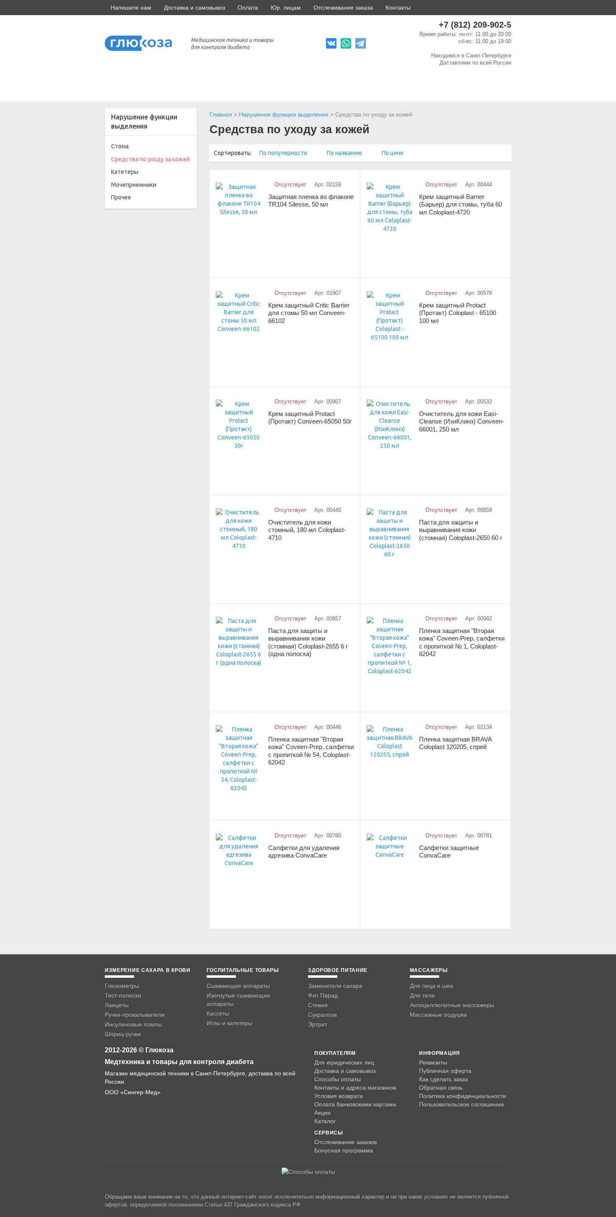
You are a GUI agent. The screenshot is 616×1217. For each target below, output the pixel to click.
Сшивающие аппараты (238, 985)
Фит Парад (323, 995)
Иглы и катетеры (229, 1023)
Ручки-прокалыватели (135, 1014)
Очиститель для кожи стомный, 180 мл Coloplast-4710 (307, 530)
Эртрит (317, 1024)
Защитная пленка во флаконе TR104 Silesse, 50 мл (311, 200)
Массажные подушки (438, 1014)
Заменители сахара (335, 985)
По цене (393, 153)
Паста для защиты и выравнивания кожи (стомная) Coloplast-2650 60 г (460, 530)
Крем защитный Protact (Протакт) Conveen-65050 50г (310, 417)
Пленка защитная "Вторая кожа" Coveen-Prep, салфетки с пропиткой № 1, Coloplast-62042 (462, 642)
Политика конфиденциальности (462, 1096)
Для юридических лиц (344, 1062)
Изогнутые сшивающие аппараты (238, 999)
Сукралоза (322, 1014)
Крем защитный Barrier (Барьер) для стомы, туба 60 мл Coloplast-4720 (460, 204)
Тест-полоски (123, 995)
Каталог (325, 1121)
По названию (345, 153)
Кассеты (218, 1013)
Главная (221, 114)
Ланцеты (117, 1005)
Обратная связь (441, 1087)
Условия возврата (338, 1096)
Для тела (422, 995)
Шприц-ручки (123, 1034)
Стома (120, 146)
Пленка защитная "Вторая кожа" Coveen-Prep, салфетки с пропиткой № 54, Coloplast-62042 (311, 751)
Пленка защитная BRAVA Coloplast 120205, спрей (455, 743)
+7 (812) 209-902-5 (475, 25)
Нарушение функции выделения (284, 114)
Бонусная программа (343, 1150)
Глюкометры (122, 985)
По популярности (283, 153)
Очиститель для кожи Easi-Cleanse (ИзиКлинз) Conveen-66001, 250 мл (461, 421)
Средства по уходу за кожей (150, 159)
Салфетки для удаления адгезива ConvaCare (303, 851)
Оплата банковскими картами (355, 1104)
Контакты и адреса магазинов (355, 1087)
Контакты (398, 7)
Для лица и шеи (431, 985)
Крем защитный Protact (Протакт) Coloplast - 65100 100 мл (457, 313)
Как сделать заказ (443, 1079)
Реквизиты (433, 1062)
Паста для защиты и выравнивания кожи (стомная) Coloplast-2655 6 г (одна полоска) (308, 642)
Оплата (248, 7)
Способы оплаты (337, 1079)
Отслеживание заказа (343, 7)
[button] (128, 7)
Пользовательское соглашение (461, 1104)
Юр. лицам (286, 7)
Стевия (318, 1005)
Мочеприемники (133, 184)
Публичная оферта (445, 1070)
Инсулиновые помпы (133, 1024)
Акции (322, 1112)
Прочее (121, 197)
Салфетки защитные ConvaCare (449, 851)
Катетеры (124, 171)
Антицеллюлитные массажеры (452, 1005)
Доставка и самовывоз (194, 7)
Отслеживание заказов (345, 1142)
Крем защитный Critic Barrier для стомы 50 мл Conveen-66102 (308, 313)
